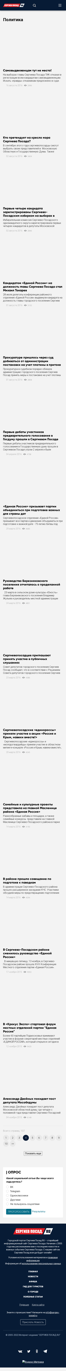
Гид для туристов (33, 1286)
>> (13, 1143)
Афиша (33, 1281)
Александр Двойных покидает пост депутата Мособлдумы (29, 1100)
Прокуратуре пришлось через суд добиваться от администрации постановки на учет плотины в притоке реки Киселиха (32, 363)
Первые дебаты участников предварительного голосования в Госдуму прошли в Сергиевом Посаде (30, 435)
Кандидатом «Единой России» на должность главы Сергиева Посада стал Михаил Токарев (32, 286)
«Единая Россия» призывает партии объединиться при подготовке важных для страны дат (31, 510)
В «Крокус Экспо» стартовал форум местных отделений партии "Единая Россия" (29, 1027)
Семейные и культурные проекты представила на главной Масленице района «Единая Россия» (30, 808)
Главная (33, 1271)
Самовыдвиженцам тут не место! (27, 70)
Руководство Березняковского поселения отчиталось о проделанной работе (31, 584)
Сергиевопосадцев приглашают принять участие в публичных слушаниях (27, 658)
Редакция (24, 1305)
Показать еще (33, 1153)
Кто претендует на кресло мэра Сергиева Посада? (26, 139)
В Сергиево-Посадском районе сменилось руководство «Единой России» (27, 953)
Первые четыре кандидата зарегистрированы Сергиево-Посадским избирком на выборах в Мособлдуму (28, 214)
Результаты (38, 1211)
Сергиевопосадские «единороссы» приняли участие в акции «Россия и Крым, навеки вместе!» (29, 733)
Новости (33, 1276)
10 (6, 1143)
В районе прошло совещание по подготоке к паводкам (27, 880)
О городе (33, 1291)
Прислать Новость (33, 1322)
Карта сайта (38, 1305)
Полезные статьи (33, 1296)
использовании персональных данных (41, 1263)
